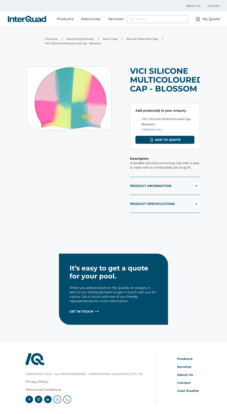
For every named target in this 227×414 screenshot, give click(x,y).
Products (65, 19)
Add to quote (168, 140)
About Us (193, 6)
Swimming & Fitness (80, 39)
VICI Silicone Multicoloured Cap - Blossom (73, 43)
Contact (213, 6)
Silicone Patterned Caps (142, 39)
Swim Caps (110, 39)
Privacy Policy (37, 382)
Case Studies (188, 391)
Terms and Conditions (43, 390)
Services (115, 19)
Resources (91, 19)
